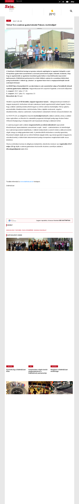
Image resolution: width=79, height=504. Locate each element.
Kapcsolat (19, 1)
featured (18, 230)
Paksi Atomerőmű (27, 230)
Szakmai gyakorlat (40, 230)
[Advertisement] (39, 165)
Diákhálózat (10, 230)
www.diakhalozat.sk (27, 182)
